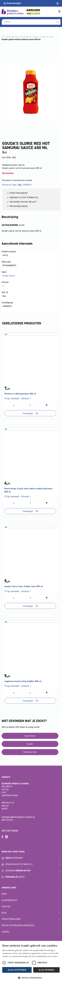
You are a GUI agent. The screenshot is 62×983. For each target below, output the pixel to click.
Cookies (5, 931)
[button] (31, 978)
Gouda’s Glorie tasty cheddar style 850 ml (23, 586)
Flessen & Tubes (47, 37)
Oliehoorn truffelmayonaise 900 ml (20, 393)
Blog (4, 912)
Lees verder (53, 956)
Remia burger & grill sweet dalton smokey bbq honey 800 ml (28, 490)
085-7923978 (7, 820)
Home (4, 894)
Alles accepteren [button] (17, 970)
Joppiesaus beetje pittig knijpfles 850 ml (22, 681)
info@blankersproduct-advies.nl (18, 817)
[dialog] (31, 962)
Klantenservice (30, 752)
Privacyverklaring (11, 919)
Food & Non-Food (12, 37)
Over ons (6, 906)
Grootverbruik (25, 37)
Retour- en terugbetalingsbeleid (18, 925)
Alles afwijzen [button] (46, 970)
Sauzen (36, 37)
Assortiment (30, 735)
